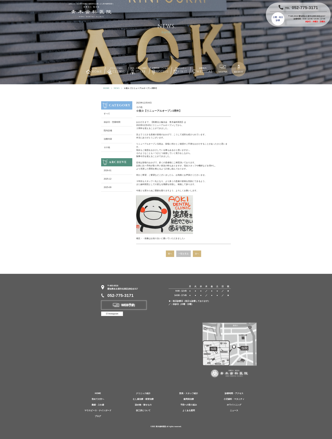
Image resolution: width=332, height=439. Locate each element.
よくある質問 (188, 410)
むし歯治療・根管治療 (143, 399)
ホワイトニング (234, 405)
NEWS (117, 88)
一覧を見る (183, 254)
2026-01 (107, 170)
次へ (197, 254)
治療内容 (108, 139)
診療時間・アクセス (234, 393)
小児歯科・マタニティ (234, 399)
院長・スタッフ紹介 (188, 393)
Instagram (113, 314)
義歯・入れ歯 (98, 405)
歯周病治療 (189, 399)
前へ (170, 254)
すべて (107, 114)
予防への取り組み (188, 405)
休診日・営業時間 (112, 122)
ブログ (98, 416)
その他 (107, 147)
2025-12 (107, 179)
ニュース (234, 410)
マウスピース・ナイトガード (97, 410)
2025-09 (107, 187)
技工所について (143, 410)
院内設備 (108, 130)
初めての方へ (98, 399)
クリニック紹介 (143, 393)
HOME (98, 393)
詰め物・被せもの (143, 405)
